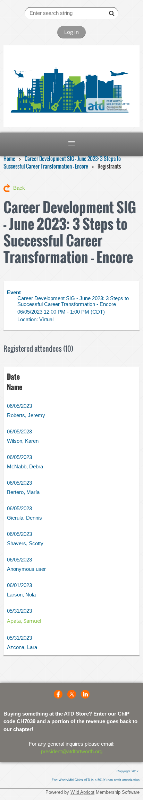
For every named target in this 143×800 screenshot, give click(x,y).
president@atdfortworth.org (71, 751)
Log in (71, 31)
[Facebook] (58, 694)
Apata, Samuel (24, 620)
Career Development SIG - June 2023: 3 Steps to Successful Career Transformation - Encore (62, 162)
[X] (71, 694)
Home (9, 158)
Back (19, 188)
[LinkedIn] (85, 694)
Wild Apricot (82, 792)
